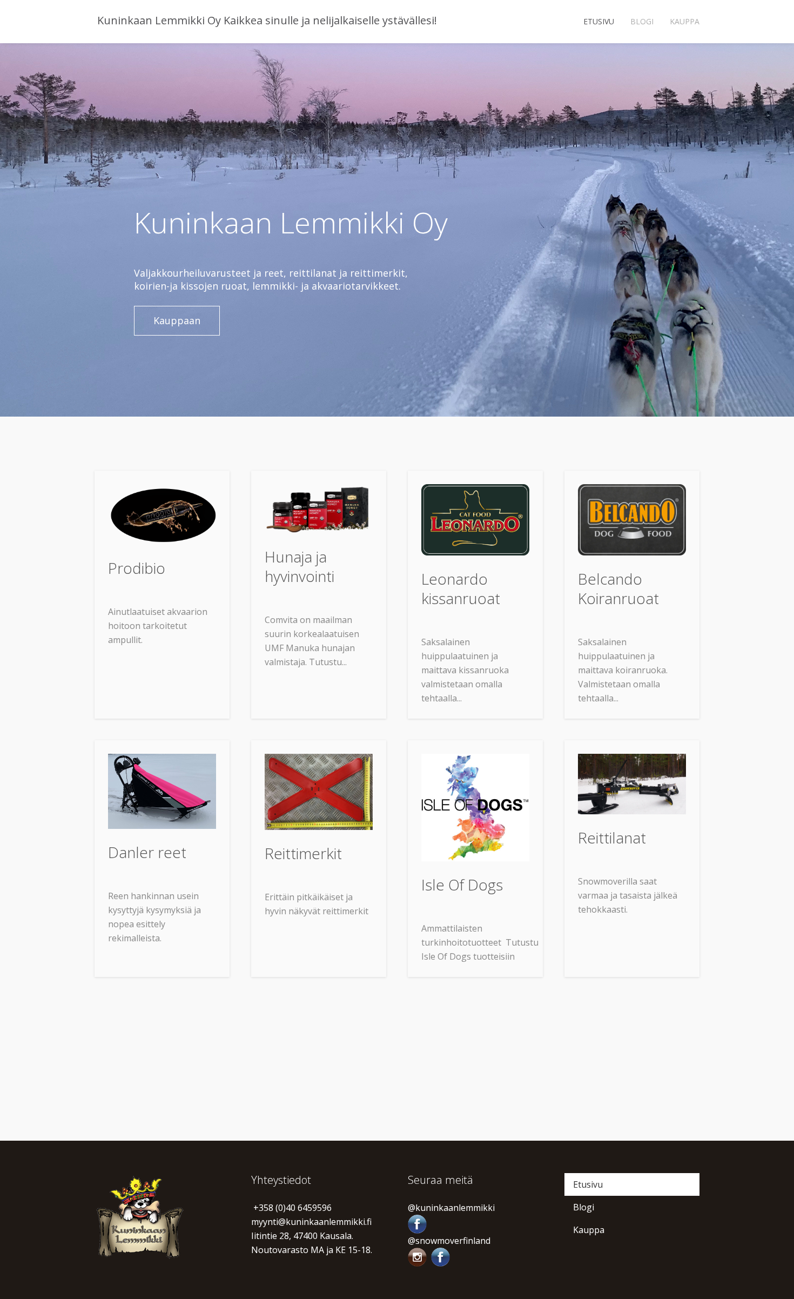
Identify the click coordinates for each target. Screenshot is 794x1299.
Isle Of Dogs (462, 884)
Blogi (642, 21)
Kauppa (684, 21)
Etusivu (598, 21)
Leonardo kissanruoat (460, 588)
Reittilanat (612, 837)
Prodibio (136, 568)
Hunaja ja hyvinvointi (299, 566)
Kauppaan (176, 320)
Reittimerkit (303, 853)
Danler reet (147, 852)
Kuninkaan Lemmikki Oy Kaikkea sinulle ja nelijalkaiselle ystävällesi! (266, 20)
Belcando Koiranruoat (618, 588)
